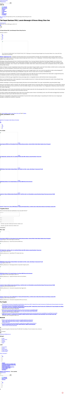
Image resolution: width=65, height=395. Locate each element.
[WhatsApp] (2, 39)
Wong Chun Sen (17, 113)
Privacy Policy (4, 368)
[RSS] (2, 361)
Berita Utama (4, 339)
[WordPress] (2, 359)
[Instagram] (2, 360)
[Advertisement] (30, 106)
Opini (3, 342)
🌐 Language (4, 377)
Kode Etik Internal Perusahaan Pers (9, 364)
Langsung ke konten (4, 0)
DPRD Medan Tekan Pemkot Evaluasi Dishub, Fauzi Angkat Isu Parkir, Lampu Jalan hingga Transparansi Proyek (21, 169)
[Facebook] (2, 34)
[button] (11, 3)
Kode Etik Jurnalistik (6, 365)
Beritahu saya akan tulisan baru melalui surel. (10, 225)
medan (9, 113)
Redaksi (3, 363)
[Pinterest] (2, 357)
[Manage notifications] (62, 393)
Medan (24, 113)
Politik (1, 17)
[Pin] (2, 38)
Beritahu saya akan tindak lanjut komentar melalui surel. (12, 223)
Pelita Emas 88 (3, 23)
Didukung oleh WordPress (5, 371)
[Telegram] (2, 37)
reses (12, 113)
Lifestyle (3, 341)
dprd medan (4, 346)
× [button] (0, 373)
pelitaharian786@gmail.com (5, 334)
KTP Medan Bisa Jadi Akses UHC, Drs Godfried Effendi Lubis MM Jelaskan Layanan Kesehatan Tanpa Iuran (20, 156)
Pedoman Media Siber (6, 367)
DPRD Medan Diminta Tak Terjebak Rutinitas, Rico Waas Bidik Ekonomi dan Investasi (16, 181)
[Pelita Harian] (3, 1)
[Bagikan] (1, 27)
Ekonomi (3, 379)
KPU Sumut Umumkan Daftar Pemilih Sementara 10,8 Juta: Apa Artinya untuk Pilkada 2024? (19, 310)
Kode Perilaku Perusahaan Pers (8, 366)
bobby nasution (5, 350)
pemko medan (5, 351)
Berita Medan (5, 113)
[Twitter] (2, 35)
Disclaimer (4, 369)
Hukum (3, 340)
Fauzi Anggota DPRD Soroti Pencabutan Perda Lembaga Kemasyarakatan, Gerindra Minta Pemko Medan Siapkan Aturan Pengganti (25, 144)
